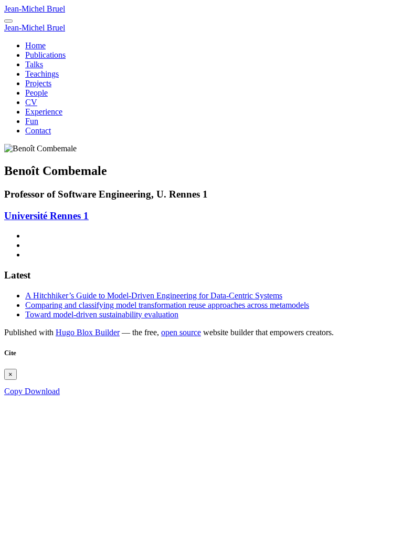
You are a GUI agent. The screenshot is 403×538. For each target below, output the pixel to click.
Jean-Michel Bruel (34, 8)
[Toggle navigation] (8, 21)
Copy (14, 391)
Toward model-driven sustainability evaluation (101, 314)
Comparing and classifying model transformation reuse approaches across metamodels (167, 305)
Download (42, 391)
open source (181, 332)
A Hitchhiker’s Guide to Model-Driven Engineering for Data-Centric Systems (153, 295)
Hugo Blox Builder (88, 332)
